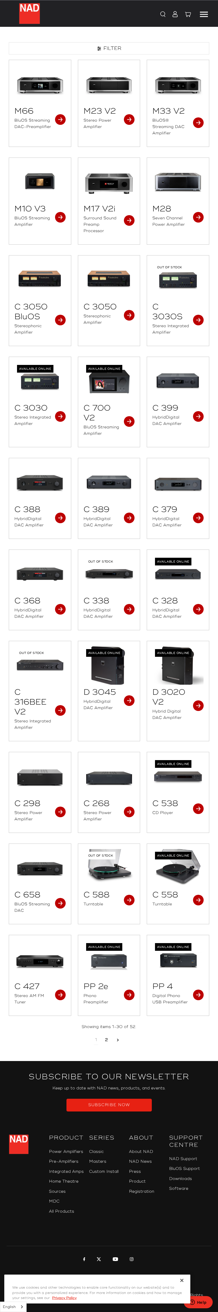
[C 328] (178, 574)
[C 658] (40, 868)
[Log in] (173, 15)
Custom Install (104, 1171)
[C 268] (109, 776)
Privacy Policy (64, 1298)
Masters (97, 1161)
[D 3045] (109, 665)
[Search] (162, 14)
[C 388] (40, 482)
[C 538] (178, 776)
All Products (61, 1211)
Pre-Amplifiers (63, 1161)
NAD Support (183, 1158)
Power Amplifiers (66, 1151)
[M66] (40, 84)
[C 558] (178, 868)
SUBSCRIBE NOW (109, 1104)
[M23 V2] (109, 84)
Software (178, 1188)
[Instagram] (130, 1260)
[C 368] (40, 574)
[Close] (182, 1280)
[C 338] (109, 574)
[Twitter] (98, 1260)
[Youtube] (114, 1260)
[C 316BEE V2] (40, 665)
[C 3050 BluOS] (40, 280)
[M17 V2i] (109, 182)
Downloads (180, 1178)
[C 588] (109, 868)
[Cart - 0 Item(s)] (188, 15)
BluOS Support (184, 1168)
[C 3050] (109, 280)
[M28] (178, 182)
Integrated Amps (66, 1171)
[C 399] (178, 381)
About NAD (141, 1151)
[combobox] (13, 1307)
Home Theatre (63, 1181)
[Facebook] (83, 1260)
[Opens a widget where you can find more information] (198, 1302)
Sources (57, 1191)
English (9, 1307)
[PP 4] (178, 959)
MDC (54, 1201)
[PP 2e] (109, 959)
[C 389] (109, 482)
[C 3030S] (178, 280)
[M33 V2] (178, 84)
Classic (96, 1151)
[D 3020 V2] (178, 665)
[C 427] (40, 959)
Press (135, 1171)
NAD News (140, 1161)
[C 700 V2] (109, 381)
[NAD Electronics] (29, 13)
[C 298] (40, 776)
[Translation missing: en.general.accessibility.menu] (203, 13)
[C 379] (178, 482)
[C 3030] (40, 381)
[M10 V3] (40, 182)
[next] (117, 1040)
